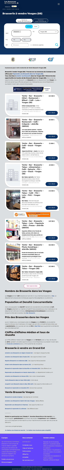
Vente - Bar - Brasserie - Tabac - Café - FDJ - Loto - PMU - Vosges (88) (32, 194)
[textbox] (21, 35)
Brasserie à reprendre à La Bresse (15, 409)
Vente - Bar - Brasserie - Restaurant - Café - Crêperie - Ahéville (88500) (32, 123)
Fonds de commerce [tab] (24, 20)
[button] (20, 31)
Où (33, 31)
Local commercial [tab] (40, 20)
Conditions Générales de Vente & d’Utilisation (32, 467)
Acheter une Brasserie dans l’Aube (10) (17, 357)
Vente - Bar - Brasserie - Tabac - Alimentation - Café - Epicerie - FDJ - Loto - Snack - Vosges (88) (32, 169)
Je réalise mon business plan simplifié (38, 430)
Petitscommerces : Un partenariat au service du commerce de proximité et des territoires (52, 451)
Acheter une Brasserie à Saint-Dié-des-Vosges (20, 401)
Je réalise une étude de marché (15, 430)
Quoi (7, 33)
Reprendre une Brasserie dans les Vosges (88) (28, 74)
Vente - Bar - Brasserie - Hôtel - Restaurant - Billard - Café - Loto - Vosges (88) (32, 99)
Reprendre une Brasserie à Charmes (16, 405)
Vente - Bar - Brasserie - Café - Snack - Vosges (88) (32, 145)
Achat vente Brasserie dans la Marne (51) (18, 364)
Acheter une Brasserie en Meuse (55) (16, 376)
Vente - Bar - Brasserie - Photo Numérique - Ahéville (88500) (32, 247)
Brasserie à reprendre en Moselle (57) (17, 388)
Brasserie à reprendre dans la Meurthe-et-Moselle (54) (22, 368)
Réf (6, 45)
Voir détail (51, 112)
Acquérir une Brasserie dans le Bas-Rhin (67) (19, 384)
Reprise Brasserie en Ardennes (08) (16, 361)
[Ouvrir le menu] (58, 4)
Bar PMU (38, 326)
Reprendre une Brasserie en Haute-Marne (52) (20, 372)
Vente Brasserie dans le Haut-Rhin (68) (17, 380)
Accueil (4, 9)
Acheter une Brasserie (23, 76)
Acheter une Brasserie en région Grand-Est (19, 353)
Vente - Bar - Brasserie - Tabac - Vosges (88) (32, 267)
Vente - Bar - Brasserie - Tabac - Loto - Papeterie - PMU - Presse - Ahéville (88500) (33, 224)
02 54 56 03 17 (26, 442)
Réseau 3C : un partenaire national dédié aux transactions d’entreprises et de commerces (52, 445)
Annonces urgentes (38, 45)
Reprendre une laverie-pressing (51, 441)
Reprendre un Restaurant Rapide (51, 460)
